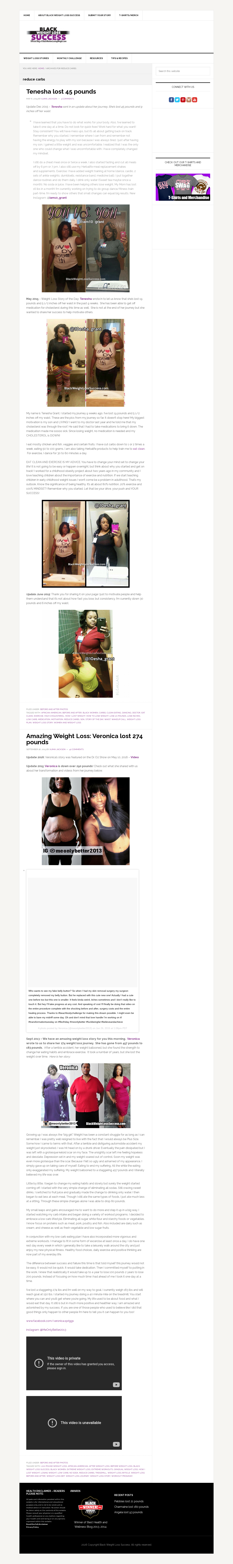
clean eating (114, 712)
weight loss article (119, 1473)
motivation (57, 719)
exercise (38, 716)
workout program (121, 1476)
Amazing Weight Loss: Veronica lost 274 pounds (84, 739)
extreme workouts (102, 1469)
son (82, 719)
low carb (31, 719)
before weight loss (121, 1466)
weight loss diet (56, 1476)
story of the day (94, 719)
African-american (51, 712)
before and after (72, 712)
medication (44, 719)
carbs (102, 712)
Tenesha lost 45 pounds (61, 91)
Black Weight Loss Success (48, 35)
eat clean (139, 448)
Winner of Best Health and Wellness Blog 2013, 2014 (90, 1524)
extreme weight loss (78, 1469)
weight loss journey (77, 1476)
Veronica (51, 766)
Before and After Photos (54, 709)
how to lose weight (97, 716)
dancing (126, 712)
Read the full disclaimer (37, 1524)
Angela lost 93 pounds (128, 1512)
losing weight (49, 1473)
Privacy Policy (32, 1527)
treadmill (101, 1473)
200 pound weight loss (54, 1466)
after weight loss (99, 1466)
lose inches (133, 716)
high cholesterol (54, 716)
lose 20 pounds (118, 716)
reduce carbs (71, 719)
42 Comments (76, 749)
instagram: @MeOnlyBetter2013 (46, 1329)
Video (135, 757)
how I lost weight (75, 716)
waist (107, 719)
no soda (73, 1473)
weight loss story (43, 722)
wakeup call (119, 719)
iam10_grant (58, 197)
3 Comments (67, 99)
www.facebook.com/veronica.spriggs (50, 1321)
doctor (136, 712)
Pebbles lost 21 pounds (129, 1501)
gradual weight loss (126, 1469)
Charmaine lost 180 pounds (131, 1506)
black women (90, 712)
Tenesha (56, 106)
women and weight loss (67, 722)
